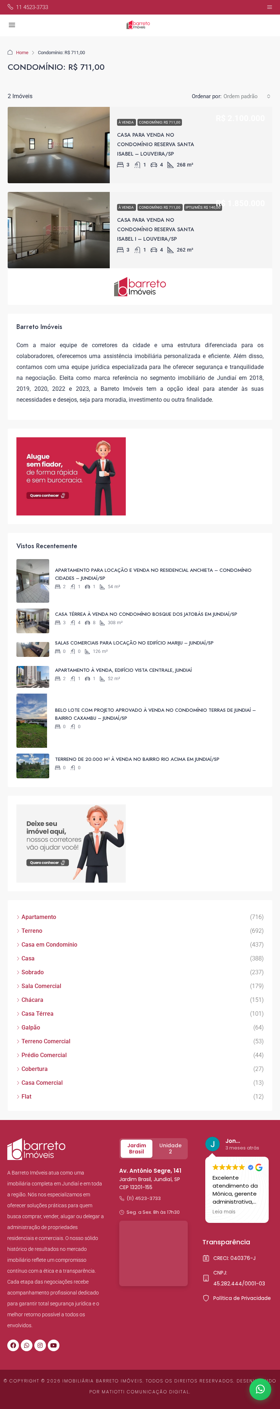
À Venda (126, 122)
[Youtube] (53, 1345)
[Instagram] (40, 1345)
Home (22, 52)
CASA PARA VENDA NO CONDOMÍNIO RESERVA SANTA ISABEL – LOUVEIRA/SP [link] (155, 144)
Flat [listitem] (26, 1096)
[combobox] (247, 96)
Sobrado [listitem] (33, 972)
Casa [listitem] (28, 958)
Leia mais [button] (224, 1212)
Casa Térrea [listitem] (38, 1013)
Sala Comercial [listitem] (41, 986)
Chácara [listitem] (32, 999)
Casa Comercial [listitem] (42, 1082)
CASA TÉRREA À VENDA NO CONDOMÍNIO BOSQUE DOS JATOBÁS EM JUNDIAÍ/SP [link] (146, 614)
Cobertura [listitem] (35, 1068)
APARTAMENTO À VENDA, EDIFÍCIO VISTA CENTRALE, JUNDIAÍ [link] (123, 670)
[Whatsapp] (26, 1345)
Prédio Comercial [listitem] (44, 1055)
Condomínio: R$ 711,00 (159, 122)
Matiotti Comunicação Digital (145, 1392)
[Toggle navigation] (269, 7)
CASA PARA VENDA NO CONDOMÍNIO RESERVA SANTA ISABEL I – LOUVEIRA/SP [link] (155, 229)
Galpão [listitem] (31, 1027)
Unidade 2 (170, 1148)
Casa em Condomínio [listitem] (49, 944)
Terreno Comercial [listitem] (46, 1041)
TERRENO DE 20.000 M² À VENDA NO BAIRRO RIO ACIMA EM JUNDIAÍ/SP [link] (137, 759)
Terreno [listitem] (32, 930)
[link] (59, 145)
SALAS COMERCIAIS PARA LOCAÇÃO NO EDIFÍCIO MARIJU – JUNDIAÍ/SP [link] (134, 642)
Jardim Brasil (136, 1148)
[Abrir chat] (260, 1389)
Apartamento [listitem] (39, 917)
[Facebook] (13, 1345)
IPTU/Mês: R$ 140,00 (203, 207)
